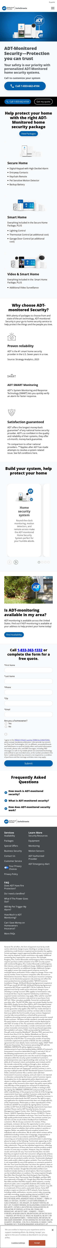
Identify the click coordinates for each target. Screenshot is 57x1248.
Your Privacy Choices (15, 868)
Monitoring (34, 845)
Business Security (13, 850)
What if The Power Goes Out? (16, 900)
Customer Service (13, 861)
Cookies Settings (18, 1243)
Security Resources (38, 835)
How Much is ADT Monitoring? (13, 916)
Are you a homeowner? (15, 720)
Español (52, 2)
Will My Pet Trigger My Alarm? (15, 908)
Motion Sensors (36, 850)
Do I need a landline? (14, 893)
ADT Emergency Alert (39, 864)
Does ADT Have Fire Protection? (14, 887)
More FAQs (9, 933)
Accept (37, 1243)
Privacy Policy (11, 874)
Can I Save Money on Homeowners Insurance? (14, 925)
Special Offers (11, 845)
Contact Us (9, 855)
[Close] (53, 1230)
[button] (28, 792)
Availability (9, 835)
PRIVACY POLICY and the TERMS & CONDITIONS (32, 740)
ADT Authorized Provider (36, 857)
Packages (9, 840)
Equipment (34, 840)
